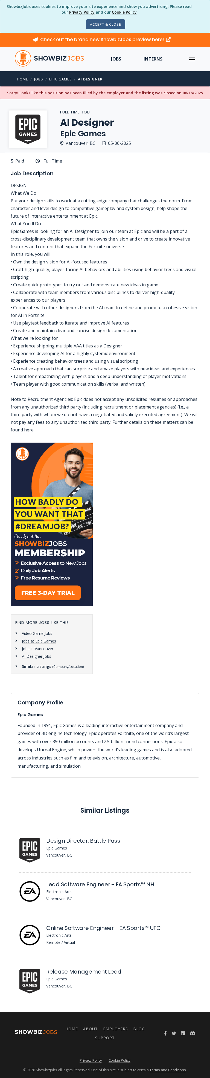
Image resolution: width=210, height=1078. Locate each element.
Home (22, 79)
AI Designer (90, 79)
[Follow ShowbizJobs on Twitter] (174, 1033)
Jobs (116, 59)
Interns (153, 59)
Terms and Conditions (168, 1069)
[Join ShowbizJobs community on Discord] (192, 1033)
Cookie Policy (124, 12)
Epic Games (60, 79)
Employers (115, 1028)
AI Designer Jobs (36, 656)
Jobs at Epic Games (39, 641)
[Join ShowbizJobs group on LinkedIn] (183, 1033)
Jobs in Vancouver (37, 648)
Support (105, 1037)
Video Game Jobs (37, 633)
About (90, 1028)
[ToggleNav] (192, 59)
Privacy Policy (82, 12)
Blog (139, 1028)
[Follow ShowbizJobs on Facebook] (165, 1033)
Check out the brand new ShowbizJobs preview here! (102, 39)
